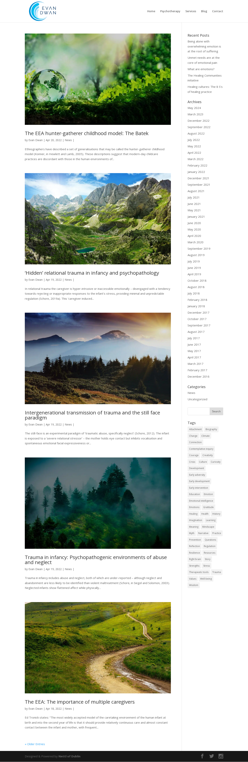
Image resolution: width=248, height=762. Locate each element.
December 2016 (198, 376)
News (68, 140)
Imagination (195, 520)
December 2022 (198, 121)
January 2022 (196, 172)
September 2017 (199, 325)
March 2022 (195, 159)
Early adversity (197, 474)
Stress (206, 565)
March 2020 (195, 242)
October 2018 (197, 280)
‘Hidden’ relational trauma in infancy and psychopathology (92, 272)
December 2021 (198, 178)
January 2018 (196, 306)
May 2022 (194, 146)
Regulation (209, 546)
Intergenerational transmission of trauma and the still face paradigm (92, 415)
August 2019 (196, 255)
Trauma (216, 572)
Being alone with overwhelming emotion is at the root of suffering (204, 46)
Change (193, 436)
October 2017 (197, 319)
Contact (217, 11)
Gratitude (208, 507)
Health (204, 513)
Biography (211, 429)
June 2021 (194, 204)
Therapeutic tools (198, 572)
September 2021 (199, 184)
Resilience (194, 552)
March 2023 (195, 114)
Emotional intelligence (201, 500)
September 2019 (199, 248)
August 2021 (196, 191)
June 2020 (194, 223)
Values (192, 578)
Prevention (195, 539)
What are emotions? (201, 69)
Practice (216, 533)
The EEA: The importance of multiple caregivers (80, 701)
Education (194, 494)
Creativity (207, 455)
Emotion (208, 494)
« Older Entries (35, 744)
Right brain (195, 559)
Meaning (193, 526)
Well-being (206, 578)
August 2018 (196, 287)
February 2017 (197, 370)
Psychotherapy (170, 11)
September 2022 (199, 127)
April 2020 (194, 236)
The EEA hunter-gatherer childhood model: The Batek (87, 133)
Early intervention (198, 487)
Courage (194, 455)
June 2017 (194, 344)
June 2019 (194, 268)
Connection (195, 442)
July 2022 (194, 140)
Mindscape (208, 526)
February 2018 (197, 300)
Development (196, 468)
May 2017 (194, 351)
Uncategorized (197, 399)
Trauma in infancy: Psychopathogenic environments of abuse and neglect (96, 560)
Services (190, 11)
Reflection (194, 546)
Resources (209, 552)
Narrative (203, 533)
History (216, 513)
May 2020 (194, 229)
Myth (191, 533)
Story (207, 559)
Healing (193, 513)
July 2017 (194, 338)
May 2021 (194, 210)
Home (151, 11)
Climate (205, 436)
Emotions (194, 507)
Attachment (195, 429)
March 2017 (195, 364)
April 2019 (194, 274)
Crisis (192, 461)
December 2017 (198, 312)
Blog (204, 11)
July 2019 (194, 261)
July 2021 (194, 197)
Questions (210, 539)
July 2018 (194, 293)
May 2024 (194, 108)
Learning (210, 520)
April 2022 (194, 152)
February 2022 (197, 165)
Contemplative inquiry (201, 448)
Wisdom (193, 585)
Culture (203, 461)
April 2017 (194, 357)
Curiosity (215, 461)
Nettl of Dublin (69, 756)
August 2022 (196, 133)
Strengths (194, 565)
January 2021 (196, 216)
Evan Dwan (35, 140)
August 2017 (196, 332)
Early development (199, 481)
